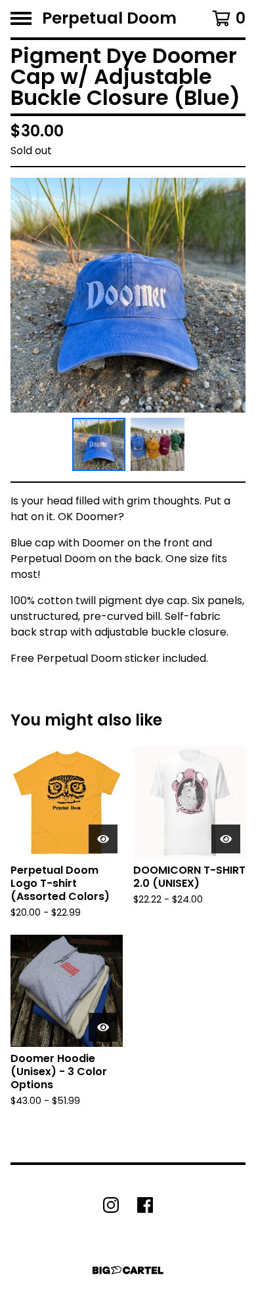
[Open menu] (21, 18)
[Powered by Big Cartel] (128, 1270)
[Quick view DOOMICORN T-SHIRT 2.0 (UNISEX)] (225, 839)
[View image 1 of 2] (99, 445)
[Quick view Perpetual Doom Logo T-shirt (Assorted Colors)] (103, 839)
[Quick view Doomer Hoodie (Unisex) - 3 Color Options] (103, 1027)
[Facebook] (145, 1205)
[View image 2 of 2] (157, 445)
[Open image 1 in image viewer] (128, 295)
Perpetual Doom (109, 18)
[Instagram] (111, 1205)
